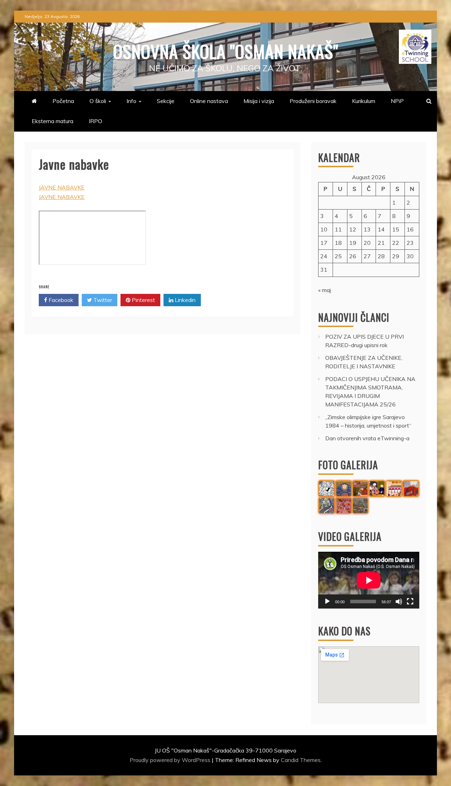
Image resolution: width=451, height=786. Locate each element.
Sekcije (165, 100)
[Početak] (327, 601)
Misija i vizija (258, 100)
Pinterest (142, 299)
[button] (326, 488)
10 (323, 229)
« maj (324, 290)
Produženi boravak (313, 100)
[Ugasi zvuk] (398, 601)
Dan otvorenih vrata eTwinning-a (367, 438)
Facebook (60, 299)
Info (131, 100)
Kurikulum (363, 100)
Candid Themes (301, 759)
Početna (63, 100)
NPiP (397, 100)
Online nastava (209, 100)
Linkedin (184, 299)
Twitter (102, 299)
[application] (368, 580)
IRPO (95, 121)
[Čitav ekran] (410, 601)
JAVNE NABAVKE (62, 187)
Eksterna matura (52, 121)
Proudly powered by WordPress (171, 759)
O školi (97, 100)
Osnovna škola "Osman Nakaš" (225, 51)
